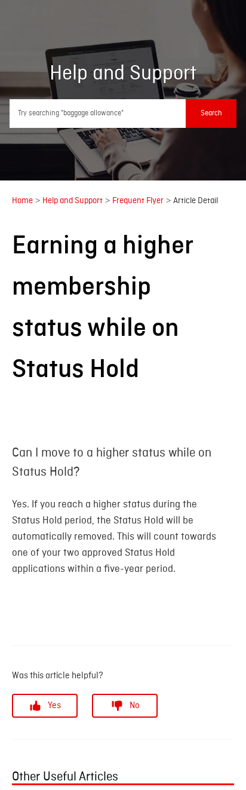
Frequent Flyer (138, 199)
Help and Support (72, 199)
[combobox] (123, 113)
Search (211, 113)
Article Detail (195, 199)
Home (22, 199)
